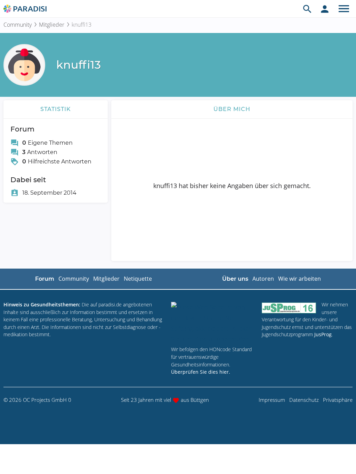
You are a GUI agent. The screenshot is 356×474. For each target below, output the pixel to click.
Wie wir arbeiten (299, 278)
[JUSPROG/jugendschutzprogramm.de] (289, 307)
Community (17, 24)
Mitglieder (51, 24)
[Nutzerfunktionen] (324, 8)
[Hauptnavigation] (344, 8)
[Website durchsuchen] (307, 8)
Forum (44, 279)
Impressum (272, 399)
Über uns (235, 279)
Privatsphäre (338, 399)
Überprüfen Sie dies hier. (200, 372)
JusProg (323, 334)
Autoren (263, 278)
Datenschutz (304, 399)
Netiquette (138, 278)
